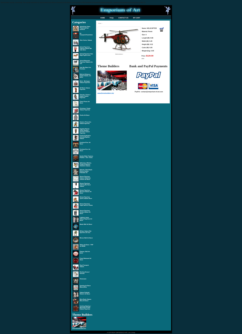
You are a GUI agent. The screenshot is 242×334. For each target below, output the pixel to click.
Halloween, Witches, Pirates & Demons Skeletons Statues (86, 164)
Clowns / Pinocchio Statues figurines (85, 122)
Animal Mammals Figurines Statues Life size (86, 62)
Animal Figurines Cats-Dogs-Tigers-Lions (86, 54)
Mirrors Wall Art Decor (86, 238)
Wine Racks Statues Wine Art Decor (85, 300)
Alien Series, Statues (86, 40)
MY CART (136, 18)
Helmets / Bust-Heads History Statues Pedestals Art (86, 171)
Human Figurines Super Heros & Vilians (86, 204)
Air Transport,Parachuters (86, 34)
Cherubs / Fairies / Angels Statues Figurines (85, 96)
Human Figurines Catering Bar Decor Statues (85, 185)
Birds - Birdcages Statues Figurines (85, 81)
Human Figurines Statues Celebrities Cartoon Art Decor (85, 178)
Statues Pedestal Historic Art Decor (85, 293)
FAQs (112, 18)
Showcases (83, 279)
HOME (102, 18)
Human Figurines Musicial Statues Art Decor (85, 191)
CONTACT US (123, 18)
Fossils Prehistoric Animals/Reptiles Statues (85, 137)
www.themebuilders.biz (79, 328)
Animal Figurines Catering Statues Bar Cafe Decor (86, 48)
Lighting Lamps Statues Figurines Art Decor (86, 219)
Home (99, 23)
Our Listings (132, 332)
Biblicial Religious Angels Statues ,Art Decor (85, 76)
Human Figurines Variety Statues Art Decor (85, 212)
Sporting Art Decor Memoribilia (85, 286)
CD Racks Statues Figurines (85, 88)
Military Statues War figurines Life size (85, 231)
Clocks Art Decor (85, 115)
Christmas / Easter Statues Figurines (85, 109)
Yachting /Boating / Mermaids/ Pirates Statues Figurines (85, 307)
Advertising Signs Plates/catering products (85, 28)
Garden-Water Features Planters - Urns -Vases (86, 156)
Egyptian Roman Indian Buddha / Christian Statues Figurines (85, 131)
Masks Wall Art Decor (86, 224)
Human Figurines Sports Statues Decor (86, 197)
